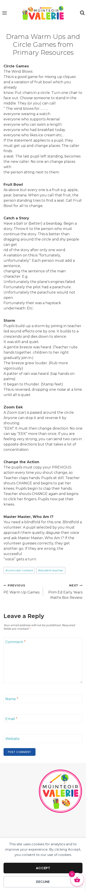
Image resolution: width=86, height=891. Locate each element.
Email (11, 719)
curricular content (19, 570)
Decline (43, 881)
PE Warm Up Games (21, 589)
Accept (43, 868)
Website (12, 739)
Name (11, 699)
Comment (15, 642)
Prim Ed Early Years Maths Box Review (65, 592)
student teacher (50, 570)
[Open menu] (4, 13)
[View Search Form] (82, 13)
